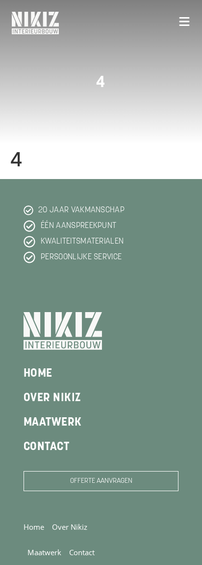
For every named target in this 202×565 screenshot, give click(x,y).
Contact (46, 447)
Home (38, 374)
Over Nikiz (52, 398)
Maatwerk (53, 423)
